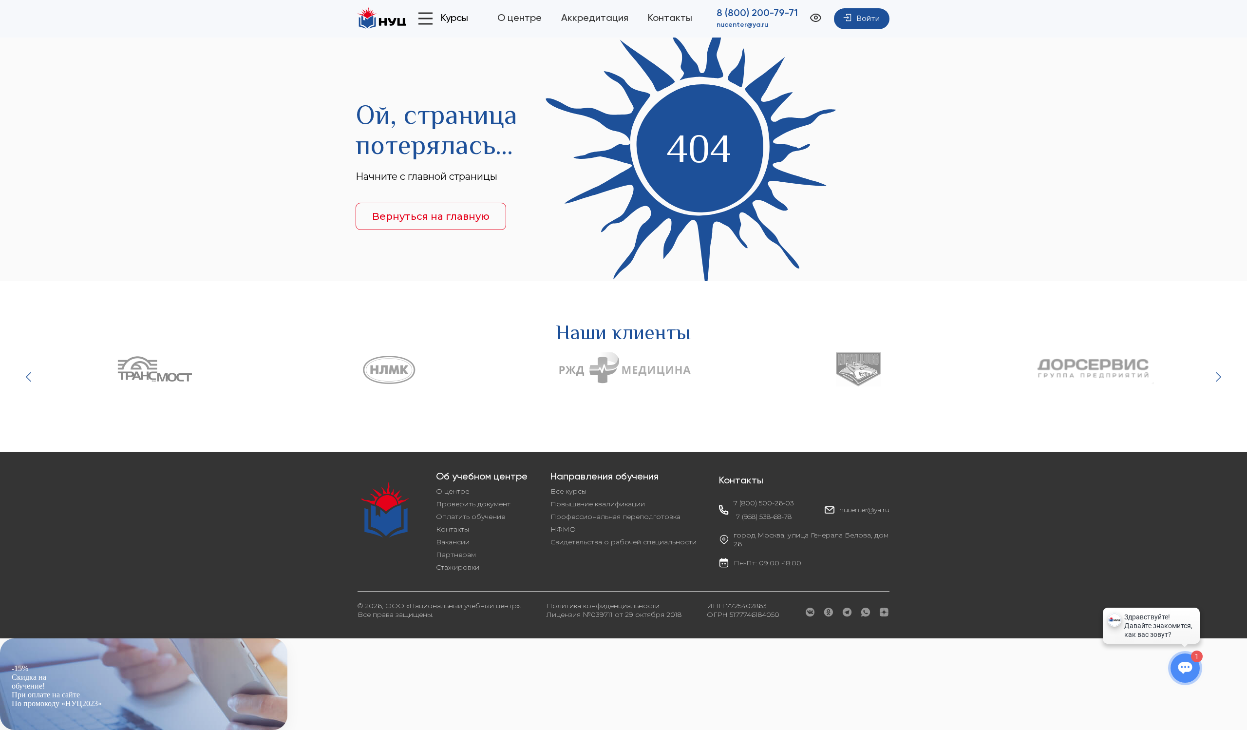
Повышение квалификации (597, 503)
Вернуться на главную (431, 216)
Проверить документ (473, 503)
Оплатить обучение (470, 516)
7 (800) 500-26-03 (764, 503)
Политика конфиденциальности (603, 605)
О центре (519, 18)
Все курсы (568, 491)
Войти (868, 19)
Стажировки (457, 567)
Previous (29, 376)
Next (1217, 376)
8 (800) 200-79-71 (757, 14)
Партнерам (456, 554)
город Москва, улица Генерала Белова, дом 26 (811, 539)
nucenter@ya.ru (742, 24)
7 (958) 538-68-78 (764, 516)
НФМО (563, 529)
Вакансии (453, 542)
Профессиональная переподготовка (615, 516)
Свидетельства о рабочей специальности (623, 542)
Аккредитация (594, 18)
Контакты (670, 18)
